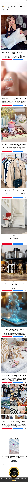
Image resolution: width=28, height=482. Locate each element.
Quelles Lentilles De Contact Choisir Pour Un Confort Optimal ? (14, 99)
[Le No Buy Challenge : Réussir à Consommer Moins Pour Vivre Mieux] (14, 170)
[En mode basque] (14, 7)
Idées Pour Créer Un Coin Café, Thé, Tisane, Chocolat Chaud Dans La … (14, 283)
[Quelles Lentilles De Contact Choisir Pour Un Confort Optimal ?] (14, 78)
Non (15, 480)
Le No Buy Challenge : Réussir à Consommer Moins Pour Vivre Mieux (14, 191)
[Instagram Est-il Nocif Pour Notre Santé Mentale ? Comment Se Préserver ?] (14, 401)
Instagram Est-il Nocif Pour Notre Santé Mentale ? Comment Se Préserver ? (14, 422)
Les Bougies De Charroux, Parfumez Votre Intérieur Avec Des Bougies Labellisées (14, 145)
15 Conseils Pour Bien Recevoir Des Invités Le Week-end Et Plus (14, 376)
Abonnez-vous (14, 461)
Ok (12, 480)
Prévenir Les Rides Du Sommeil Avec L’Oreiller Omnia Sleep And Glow (14, 53)
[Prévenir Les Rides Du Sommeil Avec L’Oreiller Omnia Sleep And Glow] (14, 32)
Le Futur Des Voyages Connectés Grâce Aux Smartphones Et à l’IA (14, 330)
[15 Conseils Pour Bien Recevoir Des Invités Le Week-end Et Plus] (14, 355)
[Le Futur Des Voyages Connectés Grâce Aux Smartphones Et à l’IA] (14, 309)
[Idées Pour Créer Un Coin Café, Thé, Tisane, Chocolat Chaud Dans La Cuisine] (14, 263)
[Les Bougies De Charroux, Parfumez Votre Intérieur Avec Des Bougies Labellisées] (14, 124)
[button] (27, 1)
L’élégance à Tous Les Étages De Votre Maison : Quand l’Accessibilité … (14, 237)
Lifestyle (14, 143)
